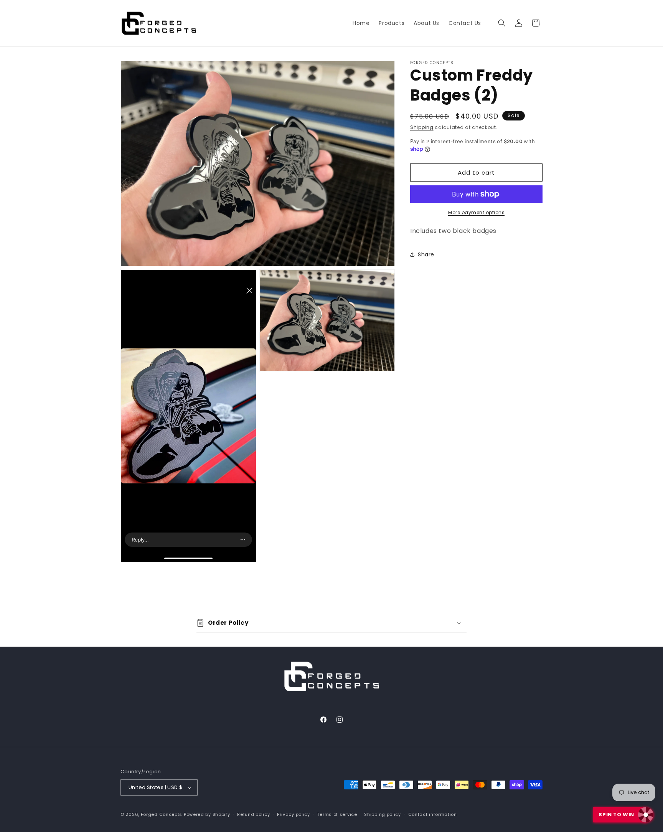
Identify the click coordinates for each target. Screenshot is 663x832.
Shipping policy (382, 814)
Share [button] (426, 254)
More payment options (476, 212)
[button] (501, 23)
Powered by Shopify (207, 814)
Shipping (422, 127)
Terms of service (337, 814)
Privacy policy (293, 814)
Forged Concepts (162, 814)
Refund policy (253, 814)
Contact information (432, 814)
